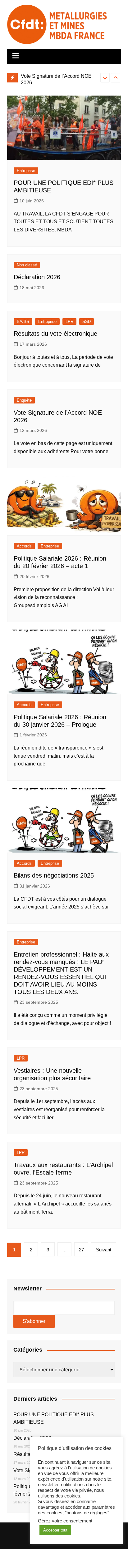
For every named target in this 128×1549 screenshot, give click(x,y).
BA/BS (23, 321)
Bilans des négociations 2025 (54, 875)
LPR (69, 321)
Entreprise (26, 170)
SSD (86, 321)
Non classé (27, 265)
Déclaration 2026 (37, 277)
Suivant (103, 1249)
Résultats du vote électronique (55, 333)
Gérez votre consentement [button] (65, 1520)
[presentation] (105, 77)
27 (81, 1249)
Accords (24, 546)
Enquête (24, 400)
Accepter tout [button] (55, 1530)
